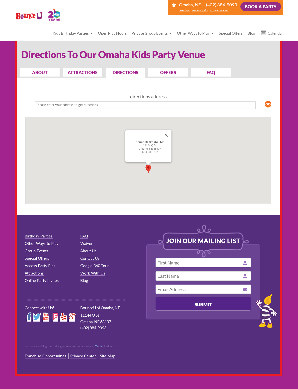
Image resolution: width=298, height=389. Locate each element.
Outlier (99, 346)
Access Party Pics (40, 266)
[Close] (166, 135)
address (159, 97)
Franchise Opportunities (45, 356)
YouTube (46, 317)
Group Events (36, 251)
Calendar (275, 33)
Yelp (62, 317)
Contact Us (89, 259)
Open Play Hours (112, 33)
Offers (168, 72)
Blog (251, 33)
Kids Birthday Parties (71, 33)
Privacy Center (83, 356)
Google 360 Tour (94, 266)
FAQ (211, 72)
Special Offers (231, 33)
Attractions (83, 72)
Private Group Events (150, 33)
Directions (184, 10)
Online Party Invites (42, 281)
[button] (148, 169)
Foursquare (54, 317)
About (40, 72)
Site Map (107, 356)
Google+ (72, 317)
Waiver (86, 244)
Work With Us (92, 273)
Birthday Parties (39, 236)
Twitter (36, 317)
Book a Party (261, 6)
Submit (203, 304)
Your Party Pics (200, 10)
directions (140, 97)
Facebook (28, 317)
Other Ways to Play (193, 33)
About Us (88, 251)
